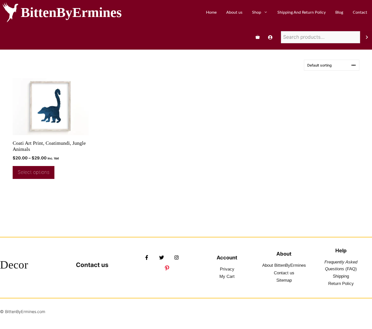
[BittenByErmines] (10, 12)
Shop (256, 12)
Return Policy (341, 283)
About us (234, 12)
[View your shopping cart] (257, 37)
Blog (339, 12)
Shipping (341, 276)
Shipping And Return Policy (301, 12)
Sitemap (284, 280)
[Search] (367, 37)
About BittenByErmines (284, 265)
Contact (360, 12)
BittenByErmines (71, 12)
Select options (33, 172)
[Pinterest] (167, 268)
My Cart (227, 276)
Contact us (92, 265)
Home (211, 12)
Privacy (227, 269)
